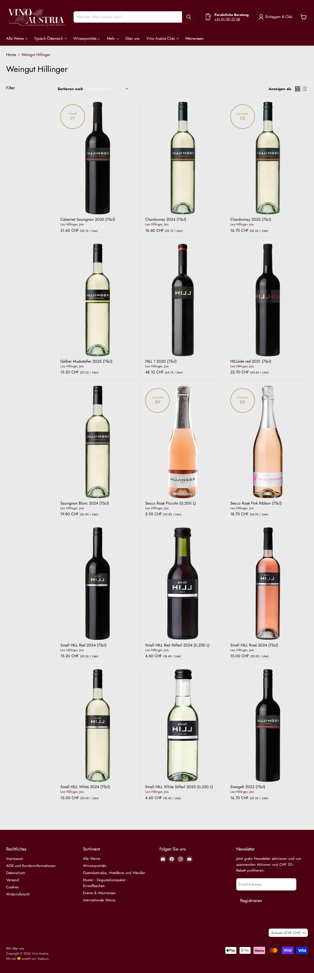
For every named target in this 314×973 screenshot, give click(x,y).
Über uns (132, 38)
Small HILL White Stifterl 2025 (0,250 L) (179, 787)
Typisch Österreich (49, 38)
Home (11, 55)
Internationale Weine (99, 900)
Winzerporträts (85, 38)
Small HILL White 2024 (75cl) (85, 787)
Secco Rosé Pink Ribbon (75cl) (256, 503)
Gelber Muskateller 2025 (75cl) (86, 361)
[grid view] (297, 88)
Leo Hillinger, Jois (72, 224)
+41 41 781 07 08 (227, 19)
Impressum (14, 858)
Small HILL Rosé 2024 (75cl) (254, 645)
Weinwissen (194, 38)
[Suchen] (188, 17)
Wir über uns (15, 948)
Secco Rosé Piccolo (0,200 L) (170, 503)
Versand (12, 880)
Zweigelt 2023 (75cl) (247, 787)
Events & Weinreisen (99, 893)
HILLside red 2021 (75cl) (250, 361)
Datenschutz (15, 873)
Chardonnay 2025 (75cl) (250, 219)
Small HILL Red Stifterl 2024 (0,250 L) (177, 645)
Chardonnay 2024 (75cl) (165, 219)
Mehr (111, 38)
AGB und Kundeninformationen (31, 865)
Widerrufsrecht (18, 894)
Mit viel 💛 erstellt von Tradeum (27, 958)
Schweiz (286, 932)
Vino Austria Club (161, 38)
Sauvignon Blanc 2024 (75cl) (84, 503)
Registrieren (251, 900)
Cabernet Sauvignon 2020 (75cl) (87, 219)
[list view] (304, 88)
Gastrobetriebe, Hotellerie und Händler (114, 873)
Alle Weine (15, 38)
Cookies (12, 887)
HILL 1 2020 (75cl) (161, 361)
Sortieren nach (70, 89)
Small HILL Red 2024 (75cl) (83, 645)
